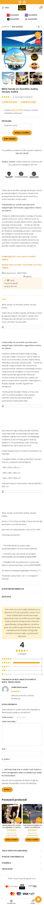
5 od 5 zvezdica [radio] (25, 717)
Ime (4, 749)
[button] (11, 840)
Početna (6, 26)
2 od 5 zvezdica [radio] (19, 717)
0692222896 (14, 19)
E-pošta (6, 759)
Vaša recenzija (9, 721)
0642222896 (14, 15)
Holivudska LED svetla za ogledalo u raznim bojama (11, 827)
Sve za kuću (17, 26)
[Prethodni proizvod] (36, 27)
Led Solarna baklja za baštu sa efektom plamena (32, 827)
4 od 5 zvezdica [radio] (23, 717)
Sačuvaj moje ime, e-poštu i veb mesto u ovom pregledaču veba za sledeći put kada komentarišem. (22, 772)
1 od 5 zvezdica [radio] (17, 717)
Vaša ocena (8, 717)
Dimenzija (6, 121)
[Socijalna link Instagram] (24, 2)
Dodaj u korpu (22, 133)
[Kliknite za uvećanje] (6, 66)
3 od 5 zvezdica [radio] (21, 717)
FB (26, 575)
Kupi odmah (9, 139)
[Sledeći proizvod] (41, 27)
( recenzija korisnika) (23, 97)
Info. (40, 570)
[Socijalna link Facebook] (20, 2)
